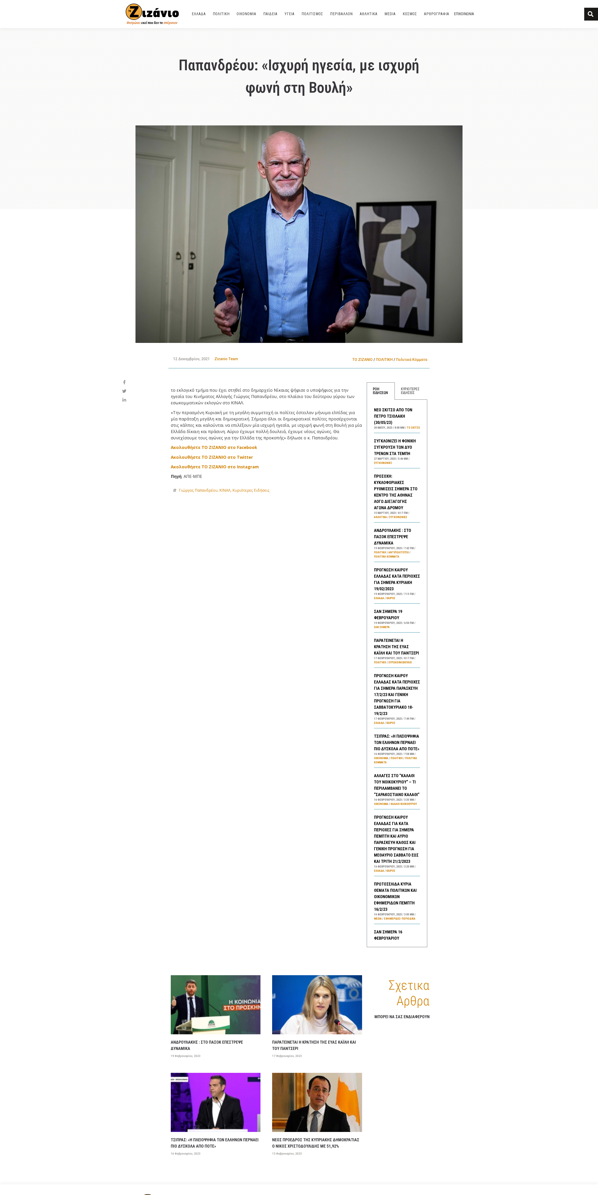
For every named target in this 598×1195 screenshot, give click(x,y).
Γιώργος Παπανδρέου (198, 490)
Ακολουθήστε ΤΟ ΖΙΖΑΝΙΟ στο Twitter (212, 457)
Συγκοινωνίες (383, 463)
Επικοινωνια (464, 14)
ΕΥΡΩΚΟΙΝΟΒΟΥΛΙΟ (400, 662)
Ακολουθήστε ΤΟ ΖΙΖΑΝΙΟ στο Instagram (215, 466)
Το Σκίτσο (413, 427)
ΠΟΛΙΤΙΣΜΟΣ (312, 14)
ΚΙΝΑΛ (225, 490)
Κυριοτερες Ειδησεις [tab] (410, 391)
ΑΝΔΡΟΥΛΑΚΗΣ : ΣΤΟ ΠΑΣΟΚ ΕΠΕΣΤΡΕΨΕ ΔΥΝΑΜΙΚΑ (392, 536)
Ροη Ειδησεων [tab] (380, 391)
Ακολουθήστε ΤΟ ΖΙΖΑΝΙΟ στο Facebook (214, 447)
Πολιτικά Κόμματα (411, 359)
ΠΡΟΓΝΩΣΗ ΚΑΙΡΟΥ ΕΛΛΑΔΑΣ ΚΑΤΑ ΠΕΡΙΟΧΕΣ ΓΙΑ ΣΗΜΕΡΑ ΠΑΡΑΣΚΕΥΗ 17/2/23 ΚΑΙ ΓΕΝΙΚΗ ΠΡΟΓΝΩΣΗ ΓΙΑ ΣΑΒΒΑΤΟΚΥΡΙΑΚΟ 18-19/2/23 (397, 694)
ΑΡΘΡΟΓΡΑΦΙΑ (436, 14)
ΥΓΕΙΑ (290, 14)
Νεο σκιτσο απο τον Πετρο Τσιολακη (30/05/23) (393, 416)
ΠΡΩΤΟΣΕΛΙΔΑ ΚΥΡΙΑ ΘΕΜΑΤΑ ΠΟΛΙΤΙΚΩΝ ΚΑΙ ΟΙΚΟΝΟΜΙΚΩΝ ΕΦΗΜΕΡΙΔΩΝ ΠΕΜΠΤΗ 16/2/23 (395, 897)
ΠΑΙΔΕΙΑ (270, 14)
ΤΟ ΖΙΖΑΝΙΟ (362, 359)
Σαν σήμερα (382, 627)
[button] (591, 14)
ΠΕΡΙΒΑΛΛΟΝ (341, 14)
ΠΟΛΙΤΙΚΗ (221, 14)
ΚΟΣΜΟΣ (410, 14)
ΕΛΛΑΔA (199, 14)
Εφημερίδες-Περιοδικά (399, 918)
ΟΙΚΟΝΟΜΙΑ (246, 14)
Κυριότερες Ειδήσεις (251, 490)
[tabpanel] (397, 673)
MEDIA (390, 14)
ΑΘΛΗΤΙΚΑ (368, 14)
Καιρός (390, 598)
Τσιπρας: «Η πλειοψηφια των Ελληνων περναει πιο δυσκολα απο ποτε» (396, 742)
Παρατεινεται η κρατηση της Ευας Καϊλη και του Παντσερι (396, 646)
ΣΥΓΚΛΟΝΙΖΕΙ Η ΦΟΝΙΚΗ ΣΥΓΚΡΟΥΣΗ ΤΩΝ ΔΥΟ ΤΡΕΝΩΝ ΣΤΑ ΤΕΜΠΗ (395, 447)
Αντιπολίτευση (398, 552)
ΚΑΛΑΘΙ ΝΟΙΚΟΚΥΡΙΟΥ (404, 804)
